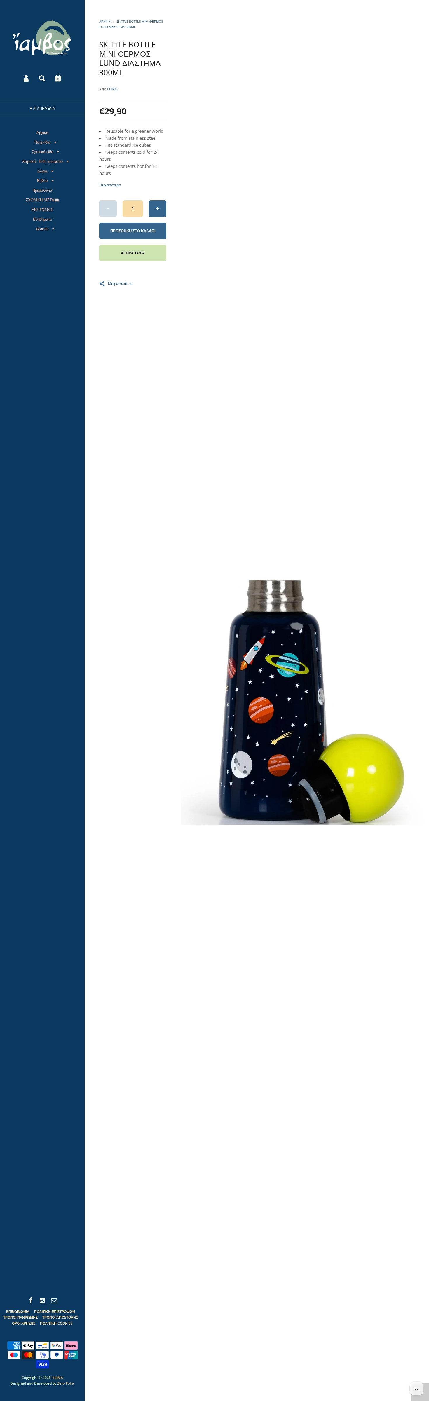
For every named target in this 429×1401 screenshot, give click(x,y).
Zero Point (65, 1383)
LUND (112, 89)
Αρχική (42, 132)
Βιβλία (42, 180)
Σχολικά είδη (42, 151)
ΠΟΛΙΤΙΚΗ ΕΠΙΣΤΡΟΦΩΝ (54, 1311)
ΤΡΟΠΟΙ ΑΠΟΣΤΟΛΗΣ (60, 1317)
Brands (42, 228)
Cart (58, 78)
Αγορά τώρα (133, 253)
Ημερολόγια (42, 190)
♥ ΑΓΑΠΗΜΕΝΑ (42, 108)
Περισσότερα (110, 185)
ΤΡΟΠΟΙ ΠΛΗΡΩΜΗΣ (20, 1317)
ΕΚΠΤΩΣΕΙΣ (42, 209)
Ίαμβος (57, 1377)
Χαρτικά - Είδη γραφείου (42, 161)
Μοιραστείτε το (120, 283)
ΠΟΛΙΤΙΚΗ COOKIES (56, 1323)
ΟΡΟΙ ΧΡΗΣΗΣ (23, 1323)
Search (42, 78)
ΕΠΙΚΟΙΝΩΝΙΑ (17, 1311)
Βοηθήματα (42, 219)
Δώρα (42, 171)
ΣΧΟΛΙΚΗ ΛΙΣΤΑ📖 (42, 200)
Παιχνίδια (42, 142)
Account (26, 78)
